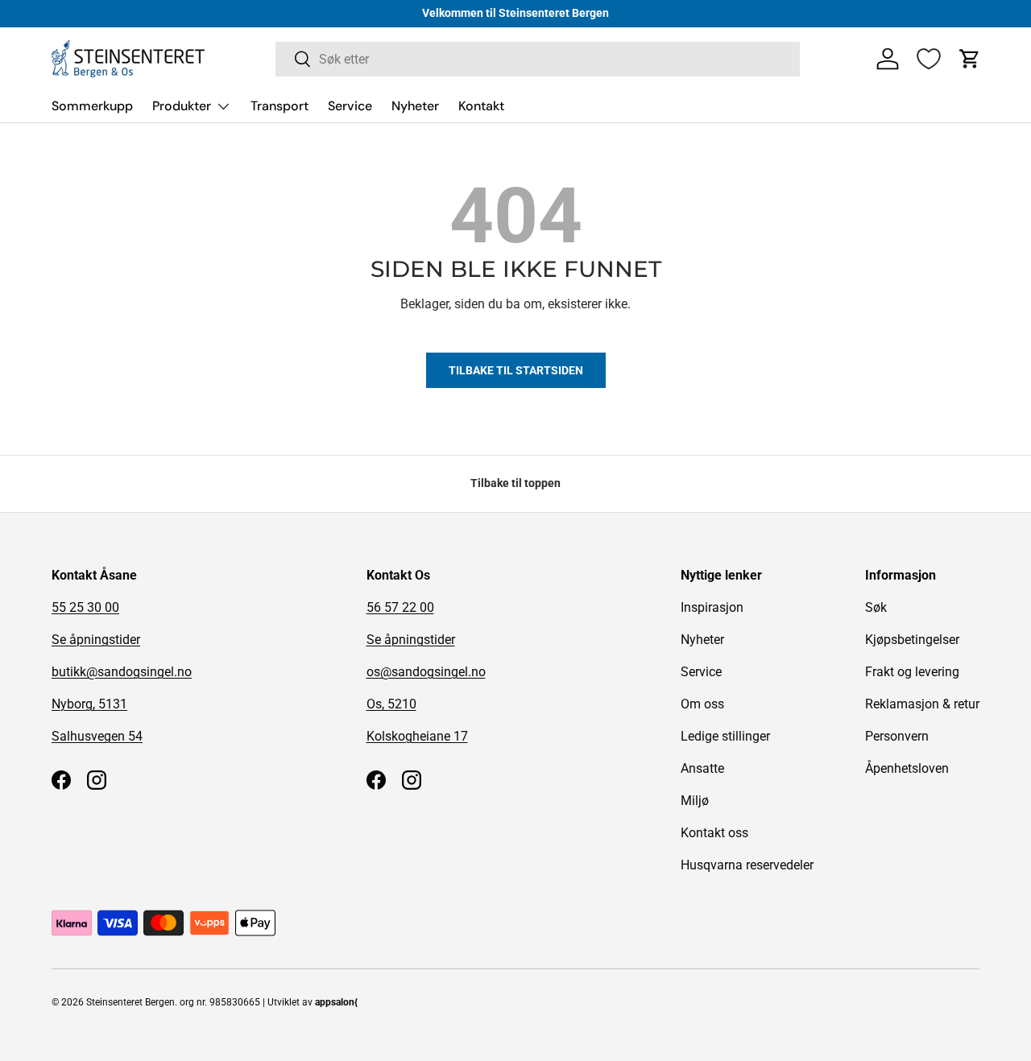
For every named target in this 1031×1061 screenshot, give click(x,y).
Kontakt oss (714, 832)
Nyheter (415, 105)
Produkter (181, 105)
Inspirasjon (712, 607)
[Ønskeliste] (928, 58)
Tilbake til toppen (515, 483)
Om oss (702, 704)
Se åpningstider (96, 639)
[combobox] (537, 59)
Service (350, 105)
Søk (876, 607)
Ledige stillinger (725, 736)
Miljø (695, 800)
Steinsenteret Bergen (130, 1002)
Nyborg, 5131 (89, 704)
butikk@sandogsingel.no (122, 671)
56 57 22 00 (400, 607)
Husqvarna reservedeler (747, 865)
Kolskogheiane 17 (417, 736)
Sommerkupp (92, 105)
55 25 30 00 (85, 607)
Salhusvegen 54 (97, 736)
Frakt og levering (912, 671)
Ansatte (702, 768)
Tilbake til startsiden (516, 370)
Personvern (897, 736)
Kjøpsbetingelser (912, 639)
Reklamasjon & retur (922, 704)
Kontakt (481, 105)
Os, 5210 (391, 704)
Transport (279, 105)
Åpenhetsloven (907, 768)
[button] (970, 58)
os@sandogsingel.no (426, 671)
